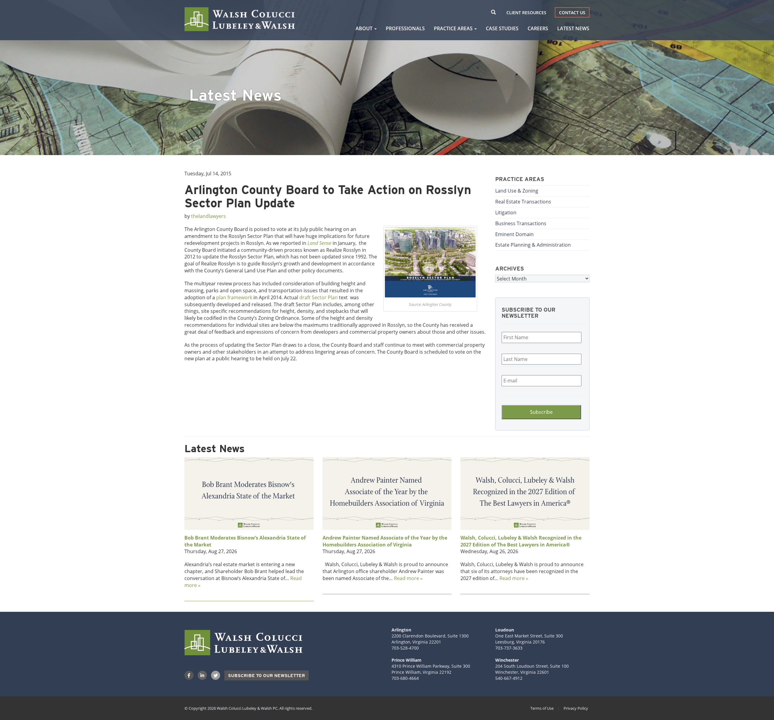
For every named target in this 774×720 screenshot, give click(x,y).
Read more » (408, 578)
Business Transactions (520, 223)
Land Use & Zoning (516, 190)
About (365, 28)
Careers (538, 28)
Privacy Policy (576, 708)
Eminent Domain (514, 234)
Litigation (505, 212)
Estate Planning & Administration (533, 245)
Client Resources (526, 12)
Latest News (573, 28)
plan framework (234, 297)
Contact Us (572, 12)
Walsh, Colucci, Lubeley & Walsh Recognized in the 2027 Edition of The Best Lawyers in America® (520, 541)
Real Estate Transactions (523, 201)
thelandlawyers (208, 216)
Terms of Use (542, 708)
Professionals (405, 28)
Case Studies (502, 28)
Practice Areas (454, 28)
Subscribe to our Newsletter (266, 675)
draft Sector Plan (319, 297)
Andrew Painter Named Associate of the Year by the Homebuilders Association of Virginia (385, 541)
